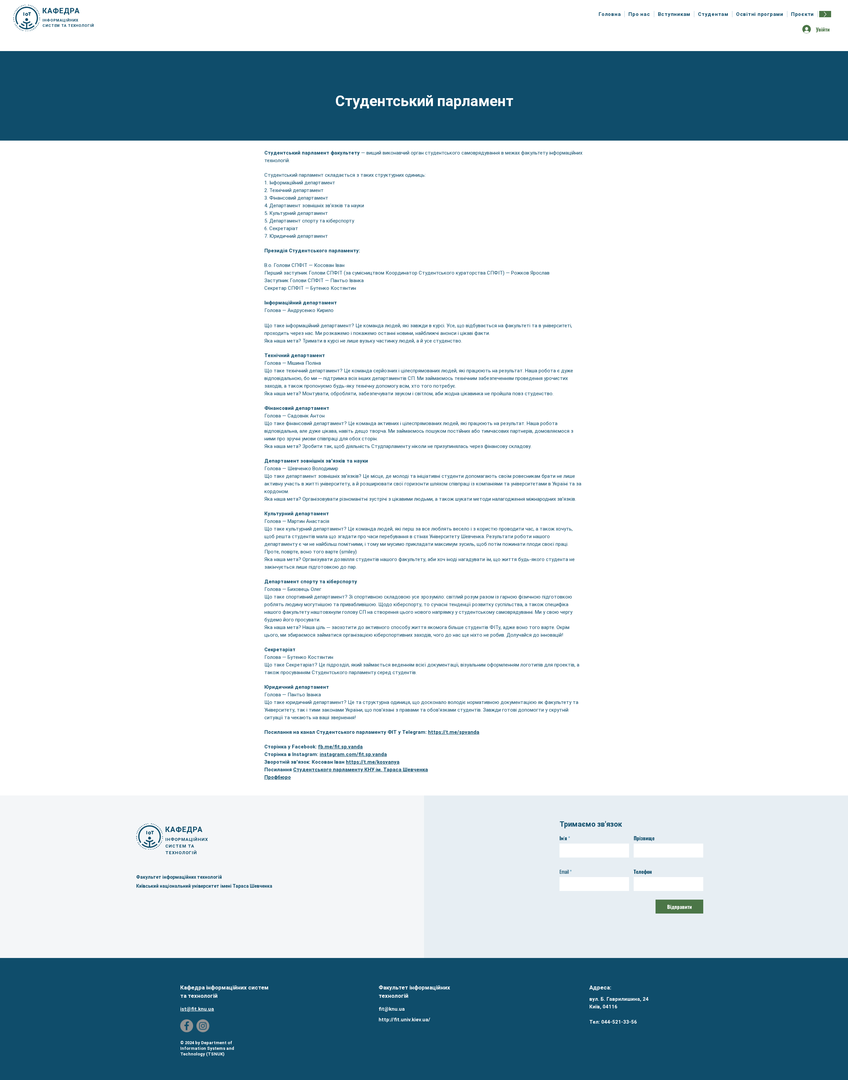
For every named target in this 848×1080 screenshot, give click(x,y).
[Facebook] (186, 1025)
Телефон (643, 871)
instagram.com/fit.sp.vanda (353, 754)
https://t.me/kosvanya (372, 762)
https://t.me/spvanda (453, 732)
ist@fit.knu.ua (197, 1009)
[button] (639, 14)
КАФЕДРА (61, 11)
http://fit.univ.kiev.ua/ (404, 1020)
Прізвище (644, 838)
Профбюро (277, 777)
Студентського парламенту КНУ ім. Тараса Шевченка (360, 770)
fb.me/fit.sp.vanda (340, 747)
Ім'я (563, 838)
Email (564, 871)
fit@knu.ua (392, 1009)
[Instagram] (202, 1025)
